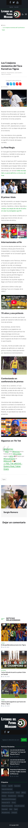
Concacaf (14, 812)
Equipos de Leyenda (7, 806)
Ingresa (11, 7)
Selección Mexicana (7, 789)
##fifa (11, 456)
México (23, 792)
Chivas (18, 792)
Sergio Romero (10, 72)
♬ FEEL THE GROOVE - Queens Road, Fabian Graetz (13, 466)
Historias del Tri (6, 802)
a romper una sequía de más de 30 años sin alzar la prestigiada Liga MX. (13, 208)
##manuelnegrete (9, 458)
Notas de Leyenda (19, 806)
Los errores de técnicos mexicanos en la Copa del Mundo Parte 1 (18, 762)
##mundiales (17, 454)
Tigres (3, 479)
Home (3, 25)
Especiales (17, 786)
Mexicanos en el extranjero (9, 799)
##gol (7, 451)
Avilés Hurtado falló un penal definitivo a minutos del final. (13, 173)
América (4, 796)
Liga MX (10, 786)
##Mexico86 (8, 461)
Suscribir (16, 7)
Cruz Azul (20, 796)
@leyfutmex (8, 449)
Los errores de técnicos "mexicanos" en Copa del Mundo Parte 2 (18, 752)
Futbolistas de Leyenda (8, 792)
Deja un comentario (6, 74)
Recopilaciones (12, 796)
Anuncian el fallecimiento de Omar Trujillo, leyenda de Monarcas (18, 772)
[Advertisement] (14, 47)
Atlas (10, 809)
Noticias (4, 786)
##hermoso (16, 451)
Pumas (13, 802)
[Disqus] (14, 548)
